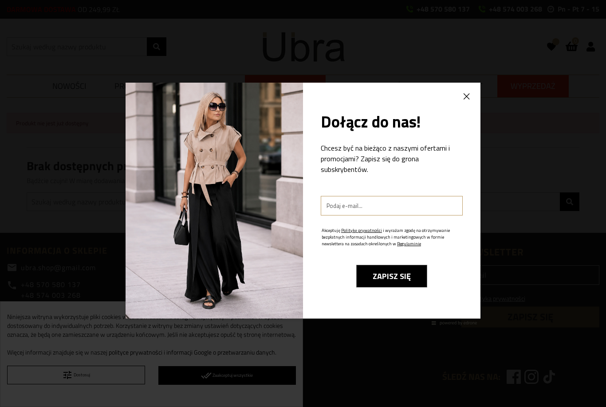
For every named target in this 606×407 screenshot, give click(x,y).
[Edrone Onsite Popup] (303, 203)
